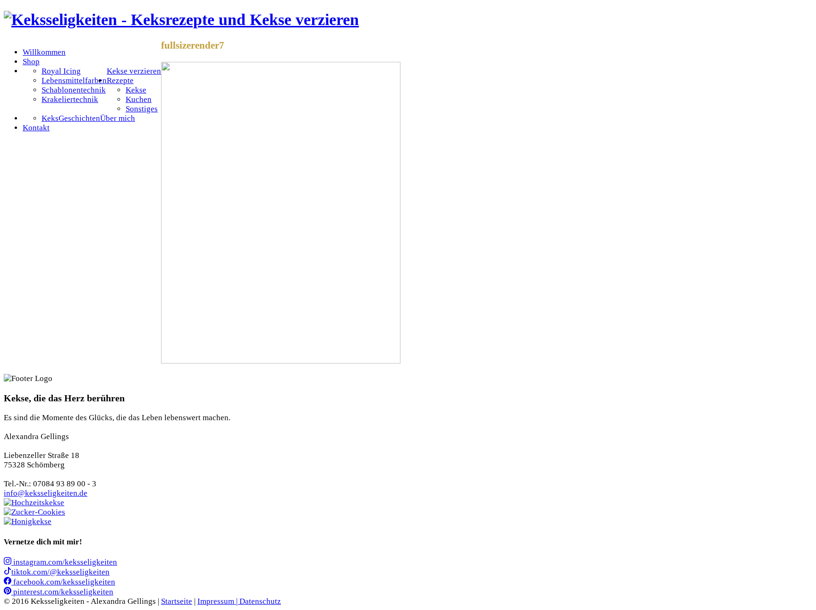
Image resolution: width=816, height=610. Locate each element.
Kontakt (36, 127)
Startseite (176, 601)
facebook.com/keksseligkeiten (63, 581)
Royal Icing (61, 71)
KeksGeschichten (71, 118)
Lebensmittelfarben (74, 80)
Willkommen (44, 52)
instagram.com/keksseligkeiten (64, 562)
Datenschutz (260, 601)
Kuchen (139, 99)
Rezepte (120, 80)
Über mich (117, 118)
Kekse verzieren (134, 71)
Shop (31, 61)
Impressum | (218, 601)
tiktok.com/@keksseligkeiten (60, 572)
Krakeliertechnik (70, 99)
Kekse (136, 89)
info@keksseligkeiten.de (45, 493)
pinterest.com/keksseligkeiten (62, 591)
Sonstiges (142, 108)
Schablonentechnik (74, 89)
